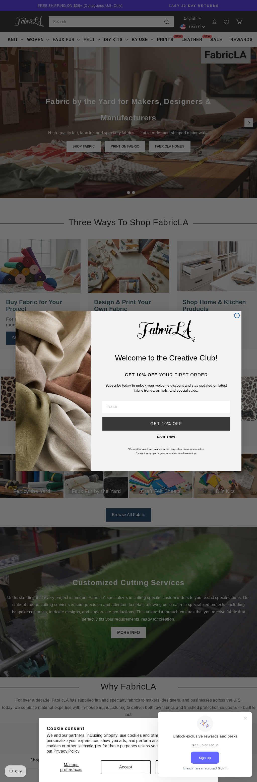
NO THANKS (166, 437)
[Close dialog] (236, 315)
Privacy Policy (66, 751)
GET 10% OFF (166, 424)
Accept (126, 767)
